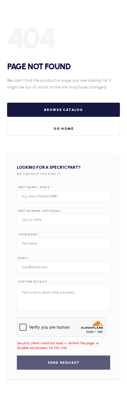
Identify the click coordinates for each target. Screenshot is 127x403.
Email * (24, 258)
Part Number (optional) (39, 210)
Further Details (32, 281)
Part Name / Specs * (35, 187)
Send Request (63, 363)
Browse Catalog (63, 110)
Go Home (63, 129)
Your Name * (28, 234)
